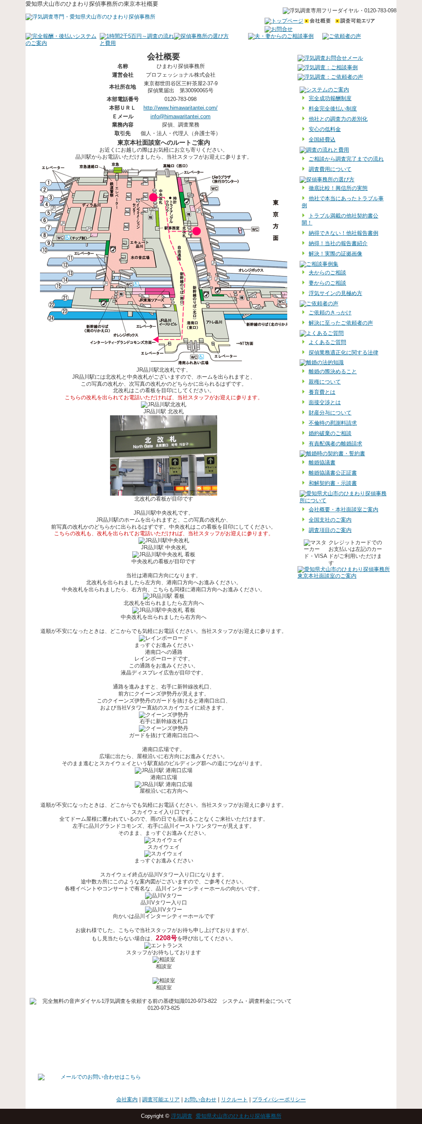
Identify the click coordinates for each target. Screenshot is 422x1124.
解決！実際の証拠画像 (335, 254)
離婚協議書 (322, 462)
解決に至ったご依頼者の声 (341, 323)
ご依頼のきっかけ (330, 312)
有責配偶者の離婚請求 (335, 443)
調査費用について (330, 169)
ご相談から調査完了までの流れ (346, 159)
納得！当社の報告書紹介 (338, 243)
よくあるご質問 (327, 342)
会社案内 (127, 1099)
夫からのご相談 (327, 272)
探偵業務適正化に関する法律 (343, 352)
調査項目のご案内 (330, 530)
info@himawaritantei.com (180, 116)
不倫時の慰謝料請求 (333, 423)
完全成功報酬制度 (330, 98)
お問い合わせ (200, 1099)
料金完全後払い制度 (333, 108)
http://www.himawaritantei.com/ (180, 108)
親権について (325, 382)
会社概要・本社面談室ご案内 (343, 509)
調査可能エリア (161, 1099)
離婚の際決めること (333, 371)
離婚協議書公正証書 (333, 473)
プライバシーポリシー (279, 1099)
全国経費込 (322, 139)
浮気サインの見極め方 (335, 293)
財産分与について (330, 413)
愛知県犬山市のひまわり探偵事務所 (238, 1116)
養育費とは (322, 392)
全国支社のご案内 (330, 520)
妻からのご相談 (327, 283)
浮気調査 (181, 1116)
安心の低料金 (325, 129)
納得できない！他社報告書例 (343, 233)
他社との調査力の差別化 (338, 119)
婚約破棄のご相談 (330, 433)
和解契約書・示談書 (333, 483)
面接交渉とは (325, 402)
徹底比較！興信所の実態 (338, 188)
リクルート (234, 1099)
